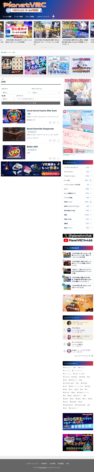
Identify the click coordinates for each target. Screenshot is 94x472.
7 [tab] (53, 47)
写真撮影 (83, 377)
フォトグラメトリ (78, 370)
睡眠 (70, 395)
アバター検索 (18, 16)
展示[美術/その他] (76, 210)
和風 (66, 380)
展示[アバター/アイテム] (76, 206)
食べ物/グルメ (73, 408)
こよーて (75, 322)
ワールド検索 (7, 16)
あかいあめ (76, 336)
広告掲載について (69, 155)
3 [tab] (45, 47)
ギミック (82, 367)
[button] (75, 151)
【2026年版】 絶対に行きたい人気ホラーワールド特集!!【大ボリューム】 (81, 263)
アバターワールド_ (76, 176)
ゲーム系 (76, 180)
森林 (74, 392)
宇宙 (66, 386)
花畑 (91, 398)
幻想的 (88, 386)
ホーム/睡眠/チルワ (76, 193)
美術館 (66, 398)
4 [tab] (47, 47)
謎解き (76, 223)
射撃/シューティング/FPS (76, 386)
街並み (66, 402)
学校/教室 (84, 383)
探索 (66, 389)
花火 (85, 398)
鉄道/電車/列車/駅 (81, 405)
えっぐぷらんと (77, 342)
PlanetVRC (42, 467)
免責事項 (44, 463)
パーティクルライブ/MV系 (76, 184)
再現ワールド (76, 202)
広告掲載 (52, 463)
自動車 (79, 398)
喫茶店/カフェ (73, 380)
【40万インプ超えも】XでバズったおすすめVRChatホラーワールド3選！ (82, 271)
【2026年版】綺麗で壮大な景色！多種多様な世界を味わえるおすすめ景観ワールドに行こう (82, 279)
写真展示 (75, 377)
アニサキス (76, 328)
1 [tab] (41, 47)
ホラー (76, 189)
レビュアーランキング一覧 (83, 356)
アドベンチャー (76, 171)
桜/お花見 (67, 392)
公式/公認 (67, 377)
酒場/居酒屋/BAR (69, 405)
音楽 (66, 408)
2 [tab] (43, 47)
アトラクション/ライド (76, 167)
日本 (71, 389)
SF (75, 367)
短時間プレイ (78, 395)
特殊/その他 (76, 219)
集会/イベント (76, 228)
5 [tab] (49, 47)
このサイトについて (43, 16)
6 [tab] (51, 47)
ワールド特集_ (76, 197)
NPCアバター (68, 367)
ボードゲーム (68, 373)
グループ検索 (29, 16)
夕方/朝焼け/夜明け (69, 383)
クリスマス (67, 370)
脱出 (72, 398)
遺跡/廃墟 (73, 402)
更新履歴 (61, 463)
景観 (76, 215)
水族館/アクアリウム (84, 392)
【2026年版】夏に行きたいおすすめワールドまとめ (81, 286)
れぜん (74, 350)
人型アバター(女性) (79, 373)
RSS (67, 463)
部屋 (81, 402)
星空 (77, 389)
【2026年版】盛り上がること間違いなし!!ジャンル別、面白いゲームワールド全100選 (81, 255)
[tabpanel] (47, 33)
